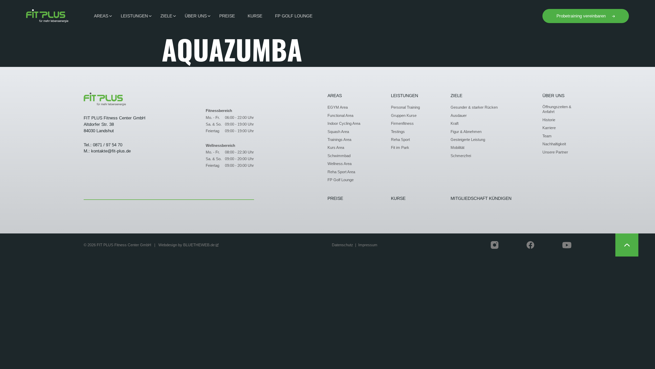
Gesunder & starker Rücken (474, 107)
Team (547, 136)
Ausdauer (459, 116)
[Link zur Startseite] (47, 16)
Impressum (367, 245)
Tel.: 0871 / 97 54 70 (103, 144)
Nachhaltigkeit (554, 144)
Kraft (454, 123)
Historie (548, 120)
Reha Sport (400, 140)
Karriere (549, 128)
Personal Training (405, 107)
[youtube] (566, 245)
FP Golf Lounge (293, 16)
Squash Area (338, 132)
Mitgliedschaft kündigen (481, 198)
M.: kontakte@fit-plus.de (107, 151)
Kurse (255, 16)
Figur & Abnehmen (466, 132)
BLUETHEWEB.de (199, 245)
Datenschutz (342, 245)
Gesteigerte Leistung (468, 140)
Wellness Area (340, 164)
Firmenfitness (402, 123)
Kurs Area (336, 148)
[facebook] (530, 245)
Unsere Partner (555, 152)
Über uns (553, 95)
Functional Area (340, 116)
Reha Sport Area (341, 172)
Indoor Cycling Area (344, 123)
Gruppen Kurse (404, 116)
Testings (398, 132)
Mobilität (457, 148)
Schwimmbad (339, 156)
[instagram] (494, 245)
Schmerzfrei (461, 156)
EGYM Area (338, 107)
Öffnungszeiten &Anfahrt (556, 109)
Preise (227, 16)
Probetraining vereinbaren (581, 16)
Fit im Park (400, 148)
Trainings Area (339, 140)
